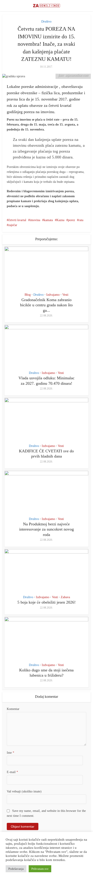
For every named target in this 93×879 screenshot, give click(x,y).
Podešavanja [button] (16, 868)
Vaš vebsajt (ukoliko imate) (24, 791)
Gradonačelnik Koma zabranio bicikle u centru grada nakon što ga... (46, 305)
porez (71, 220)
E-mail (12, 772)
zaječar (12, 225)
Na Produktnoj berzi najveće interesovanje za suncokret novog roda (46, 529)
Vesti (65, 294)
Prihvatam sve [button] (40, 868)
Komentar (13, 709)
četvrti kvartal (17, 220)
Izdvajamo (53, 294)
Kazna (60, 220)
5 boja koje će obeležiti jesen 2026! (46, 602)
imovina (35, 220)
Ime (10, 752)
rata (81, 220)
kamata (48, 220)
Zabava (65, 597)
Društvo (46, 21)
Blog (28, 294)
